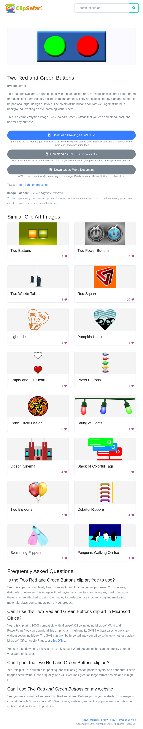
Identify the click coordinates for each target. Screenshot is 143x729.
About (85, 719)
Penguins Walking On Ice (98, 552)
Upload (94, 719)
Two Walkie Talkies (25, 294)
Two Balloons (21, 509)
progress (38, 184)
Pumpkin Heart (89, 337)
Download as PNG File (72, 154)
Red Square (87, 294)
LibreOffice (58, 640)
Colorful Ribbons (91, 509)
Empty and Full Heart (27, 380)
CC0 (32, 193)
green (19, 184)
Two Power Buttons (93, 250)
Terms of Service (126, 719)
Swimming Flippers (26, 552)
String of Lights (89, 423)
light (28, 184)
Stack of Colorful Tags (95, 466)
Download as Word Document (73, 169)
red (47, 184)
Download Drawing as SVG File (72, 135)
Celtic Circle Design (26, 423)
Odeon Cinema (22, 466)
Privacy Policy (107, 719)
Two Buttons (20, 250)
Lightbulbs (18, 337)
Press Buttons (89, 380)
